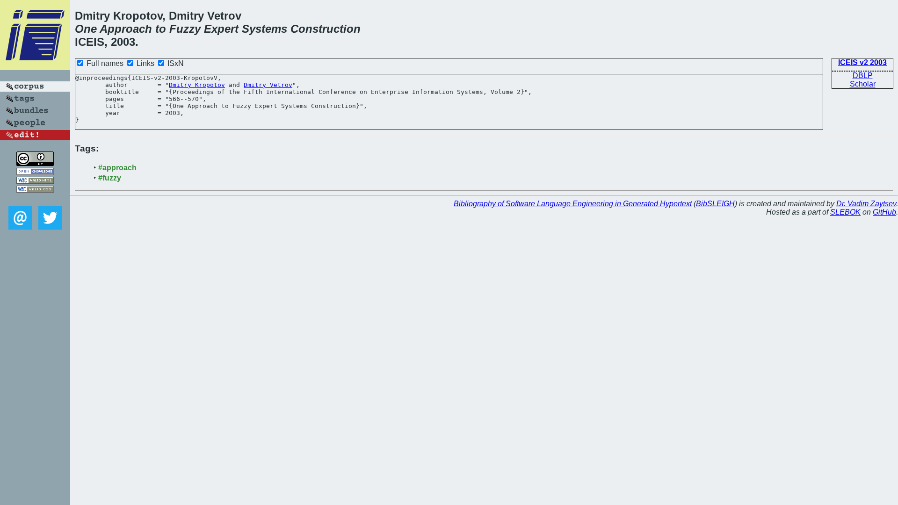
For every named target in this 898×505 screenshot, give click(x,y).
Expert (221, 28)
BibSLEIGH (715, 204)
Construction (325, 28)
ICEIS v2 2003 (862, 62)
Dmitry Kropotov (197, 84)
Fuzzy (185, 28)
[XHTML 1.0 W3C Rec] (35, 181)
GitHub (884, 212)
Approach (126, 28)
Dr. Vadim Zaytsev (866, 204)
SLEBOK (845, 212)
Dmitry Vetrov (268, 84)
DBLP (863, 75)
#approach (117, 168)
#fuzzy (109, 178)
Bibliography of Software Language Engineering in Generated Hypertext (573, 204)
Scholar (863, 84)
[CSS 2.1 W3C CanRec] (35, 199)
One (86, 28)
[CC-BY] (35, 163)
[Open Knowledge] (35, 172)
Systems (264, 28)
